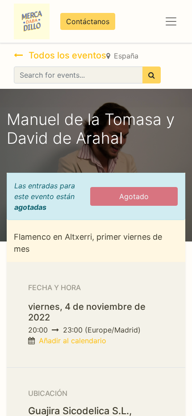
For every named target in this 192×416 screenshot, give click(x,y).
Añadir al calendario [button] (72, 340)
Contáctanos (87, 21)
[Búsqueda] (151, 75)
